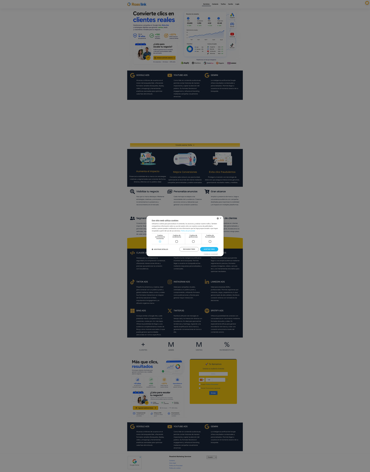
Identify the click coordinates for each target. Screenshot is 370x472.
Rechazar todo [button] (189, 249)
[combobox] (218, 218)
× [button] (220, 218)
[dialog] (185, 236)
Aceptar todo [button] (209, 249)
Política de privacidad (188, 231)
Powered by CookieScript (211, 254)
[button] (160, 249)
